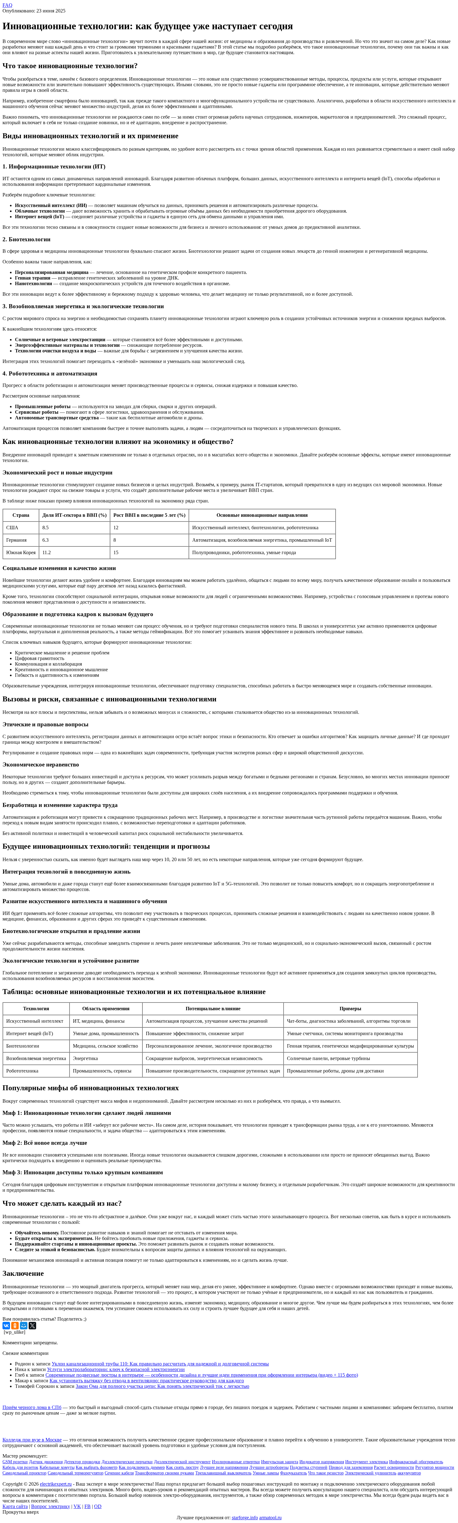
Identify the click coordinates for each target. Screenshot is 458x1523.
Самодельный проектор (24, 1473)
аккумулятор (409, 1473)
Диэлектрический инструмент (182, 1461)
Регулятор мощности (434, 1467)
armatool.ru (270, 1517)
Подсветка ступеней (308, 1467)
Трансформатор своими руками (164, 1473)
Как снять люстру (182, 1467)
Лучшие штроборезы (269, 1467)
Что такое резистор (326, 1473)
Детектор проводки (82, 1461)
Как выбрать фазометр (96, 1467)
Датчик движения (46, 1461)
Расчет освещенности (394, 1467)
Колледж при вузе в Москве (32, 1439)
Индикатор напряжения (321, 1461)
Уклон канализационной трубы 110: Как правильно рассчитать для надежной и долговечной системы (160, 1363)
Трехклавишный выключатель (223, 1473)
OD (98, 1506)
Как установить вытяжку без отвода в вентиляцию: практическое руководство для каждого (147, 1380)
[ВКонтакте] (6, 1325)
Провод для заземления (351, 1467)
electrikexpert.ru (56, 1484)
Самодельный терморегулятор (75, 1473)
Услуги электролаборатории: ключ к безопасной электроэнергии (116, 1369)
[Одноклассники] (15, 1325)
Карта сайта (15, 1506)
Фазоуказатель (293, 1473)
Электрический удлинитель (370, 1473)
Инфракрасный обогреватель (416, 1461)
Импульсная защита (279, 1461)
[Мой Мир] (23, 1325)
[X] (32, 1325)
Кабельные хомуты (57, 1467)
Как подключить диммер (142, 1467)
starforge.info (245, 1517)
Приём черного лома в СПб (31, 1407)
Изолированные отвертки (236, 1461)
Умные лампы (266, 1473)
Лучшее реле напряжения (224, 1467)
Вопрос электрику (50, 1506)
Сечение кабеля (119, 1473)
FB (87, 1506)
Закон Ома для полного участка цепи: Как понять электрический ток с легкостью (162, 1386)
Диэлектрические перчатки (127, 1461)
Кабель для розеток (20, 1467)
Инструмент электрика (366, 1461)
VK (77, 1506)
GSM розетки (15, 1461)
